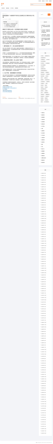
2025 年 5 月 (43, 204)
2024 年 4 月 (43, 232)
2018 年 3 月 (43, 394)
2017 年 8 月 (43, 410)
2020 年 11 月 (43, 324)
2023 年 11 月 (43, 243)
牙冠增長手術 (47, 79)
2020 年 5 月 (43, 338)
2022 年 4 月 (43, 286)
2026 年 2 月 (43, 186)
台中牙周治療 (43, 61)
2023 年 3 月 (43, 261)
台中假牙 (48, 59)
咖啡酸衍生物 (43, 68)
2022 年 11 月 (43, 270)
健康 (2, 4)
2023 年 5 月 (43, 256)
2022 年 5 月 (43, 284)
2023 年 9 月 (43, 247)
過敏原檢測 (46, 92)
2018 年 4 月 (43, 392)
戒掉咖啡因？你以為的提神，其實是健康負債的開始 (45, 26)
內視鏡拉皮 (43, 59)
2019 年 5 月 (43, 365)
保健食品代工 (47, 55)
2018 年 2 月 (43, 397)
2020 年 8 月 (43, 331)
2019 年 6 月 (43, 363)
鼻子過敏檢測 (47, 101)
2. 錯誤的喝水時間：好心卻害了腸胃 (10, 25)
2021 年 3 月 (43, 315)
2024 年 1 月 (43, 238)
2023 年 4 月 (43, 259)
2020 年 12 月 (43, 322)
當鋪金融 (7, 8)
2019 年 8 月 (43, 358)
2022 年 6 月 (43, 281)
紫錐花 (42, 87)
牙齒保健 (43, 137)
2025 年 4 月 (43, 207)
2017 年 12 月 (43, 401)
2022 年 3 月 (43, 288)
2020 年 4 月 (43, 340)
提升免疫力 (43, 74)
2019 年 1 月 (43, 374)
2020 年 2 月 (43, 345)
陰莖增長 (47, 96)
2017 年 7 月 (43, 412)
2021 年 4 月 (43, 313)
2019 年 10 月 (43, 354)
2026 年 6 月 (43, 177)
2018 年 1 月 (43, 399)
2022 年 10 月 (43, 272)
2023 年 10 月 (43, 245)
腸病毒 (42, 90)
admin (6, 19)
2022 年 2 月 (43, 290)
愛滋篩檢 (47, 72)
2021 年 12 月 (43, 295)
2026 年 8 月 (43, 173)
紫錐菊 (46, 87)
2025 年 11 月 (43, 193)
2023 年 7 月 (43, 252)
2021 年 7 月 (43, 306)
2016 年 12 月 (43, 428)
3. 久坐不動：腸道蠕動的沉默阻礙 (10, 26)
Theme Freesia (44, 442)
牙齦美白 (42, 83)
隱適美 (42, 98)
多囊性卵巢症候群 (44, 70)
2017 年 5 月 (43, 417)
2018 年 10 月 (43, 381)
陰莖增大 (42, 96)
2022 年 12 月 (43, 268)
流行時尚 (12, 8)
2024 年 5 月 (43, 229)
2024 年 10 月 (43, 218)
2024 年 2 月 (43, 236)
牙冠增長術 (43, 81)
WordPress (50, 442)
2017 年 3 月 (43, 421)
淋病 (42, 128)
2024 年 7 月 (43, 225)
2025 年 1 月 (43, 211)
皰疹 (46, 83)
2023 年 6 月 (43, 254)
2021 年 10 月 (43, 299)
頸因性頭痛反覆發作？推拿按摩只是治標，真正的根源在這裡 (45, 44)
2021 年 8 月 (43, 304)
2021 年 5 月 (43, 311)
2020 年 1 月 (43, 347)
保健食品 (43, 112)
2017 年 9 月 (43, 408)
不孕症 (42, 55)
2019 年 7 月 (43, 360)
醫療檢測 (43, 160)
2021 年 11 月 (43, 297)
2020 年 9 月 (43, 329)
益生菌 (42, 85)
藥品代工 (43, 148)
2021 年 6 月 (43, 308)
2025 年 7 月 (43, 200)
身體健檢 (43, 153)
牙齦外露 (48, 81)
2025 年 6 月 (43, 202)
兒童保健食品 (43, 57)
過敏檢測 (42, 94)
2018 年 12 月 (43, 376)
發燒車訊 (3, 8)
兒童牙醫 (43, 119)
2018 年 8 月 (43, 385)
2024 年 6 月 (43, 227)
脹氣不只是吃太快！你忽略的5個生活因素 (10, 23)
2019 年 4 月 (43, 367)
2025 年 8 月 (43, 198)
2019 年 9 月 (43, 356)
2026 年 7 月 (43, 175)
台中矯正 (42, 63)
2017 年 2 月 (43, 424)
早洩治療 (48, 74)
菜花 (41, 92)
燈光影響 (43, 133)
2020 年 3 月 (43, 342)
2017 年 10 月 (43, 406)
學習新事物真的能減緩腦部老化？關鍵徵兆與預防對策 (45, 39)
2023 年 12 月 (43, 241)
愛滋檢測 (42, 72)
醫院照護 (43, 162)
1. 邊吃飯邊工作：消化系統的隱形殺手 (10, 24)
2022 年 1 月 (43, 293)
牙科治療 (43, 135)
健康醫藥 (16, 8)
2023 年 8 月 (43, 250)
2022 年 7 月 (43, 279)
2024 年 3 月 (43, 234)
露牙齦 (46, 98)
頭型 (41, 101)
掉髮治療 (43, 124)
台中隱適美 (47, 63)
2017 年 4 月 (43, 419)
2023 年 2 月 (43, 263)
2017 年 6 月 (43, 415)
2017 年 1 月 (43, 426)
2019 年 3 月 (43, 369)
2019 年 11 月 (43, 351)
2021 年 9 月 (43, 302)
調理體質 (43, 151)
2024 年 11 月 (43, 216)
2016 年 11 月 (43, 430)
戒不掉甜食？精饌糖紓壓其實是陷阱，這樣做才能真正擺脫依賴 (45, 31)
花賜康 (46, 90)
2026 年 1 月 (43, 189)
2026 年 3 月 (43, 184)
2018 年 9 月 (43, 383)
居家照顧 (43, 121)
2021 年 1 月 (43, 320)
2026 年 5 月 (43, 180)
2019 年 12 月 (43, 349)
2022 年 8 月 (43, 277)
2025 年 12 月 (43, 191)
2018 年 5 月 (43, 390)
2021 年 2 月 (43, 317)
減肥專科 (43, 130)
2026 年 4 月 (43, 182)
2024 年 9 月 (43, 220)
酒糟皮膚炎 (47, 94)
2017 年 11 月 (43, 403)
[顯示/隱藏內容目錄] (16, 22)
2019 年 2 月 (43, 372)
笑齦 (46, 85)
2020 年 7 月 (43, 333)
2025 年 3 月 (43, 209)
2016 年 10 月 (43, 433)
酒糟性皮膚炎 (43, 157)
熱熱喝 (42, 79)
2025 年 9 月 (43, 195)
